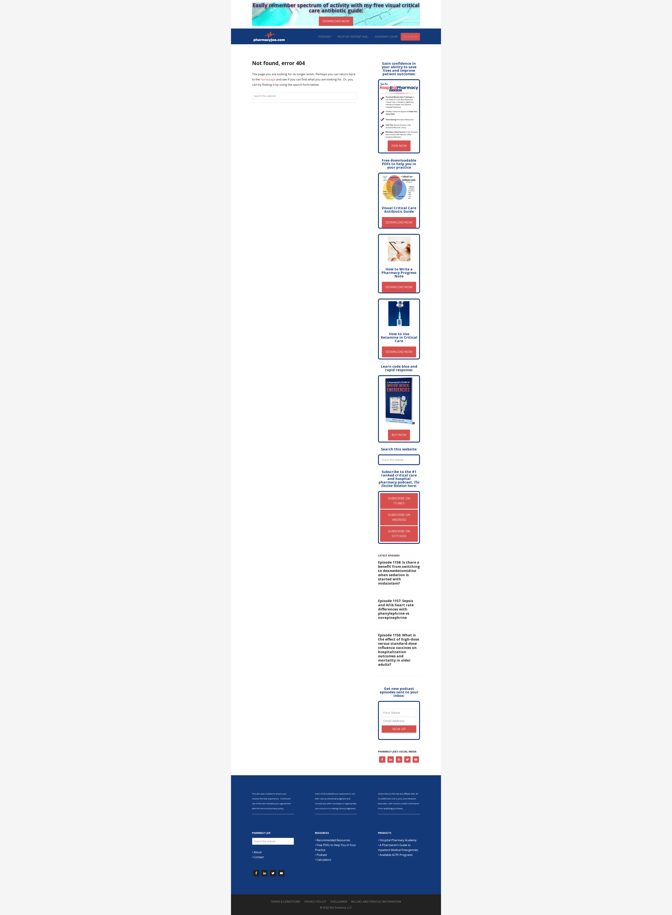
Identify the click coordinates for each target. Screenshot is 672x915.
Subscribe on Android (399, 517)
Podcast (322, 855)
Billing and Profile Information (376, 901)
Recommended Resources (333, 840)
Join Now (399, 145)
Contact (259, 857)
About (258, 852)
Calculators (324, 860)
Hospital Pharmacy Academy (398, 840)
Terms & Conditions (285, 901)
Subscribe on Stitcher (399, 534)
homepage (268, 79)
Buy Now (399, 435)
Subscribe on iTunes (399, 501)
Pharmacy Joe (269, 36)
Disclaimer (338, 901)
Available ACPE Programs (396, 855)
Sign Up (399, 729)
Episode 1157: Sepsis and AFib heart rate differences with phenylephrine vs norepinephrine (396, 609)
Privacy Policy (315, 901)
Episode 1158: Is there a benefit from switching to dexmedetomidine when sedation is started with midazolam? (399, 573)
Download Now (399, 222)
